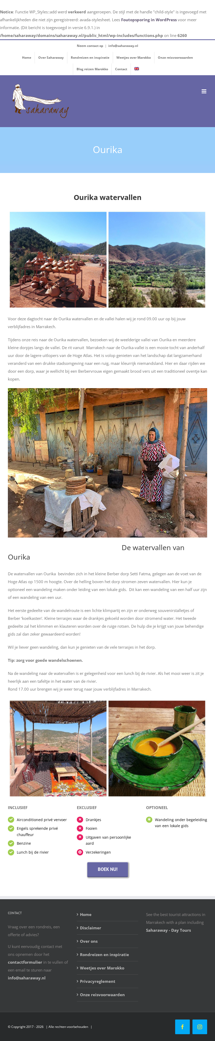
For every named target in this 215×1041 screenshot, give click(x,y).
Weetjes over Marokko (102, 967)
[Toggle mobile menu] (204, 91)
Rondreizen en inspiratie (104, 954)
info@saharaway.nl (123, 46)
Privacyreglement (97, 981)
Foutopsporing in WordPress (149, 19)
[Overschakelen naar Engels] (136, 69)
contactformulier (25, 962)
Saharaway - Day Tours (168, 930)
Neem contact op (90, 46)
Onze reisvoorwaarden (102, 994)
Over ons (89, 941)
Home (86, 914)
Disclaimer (90, 927)
